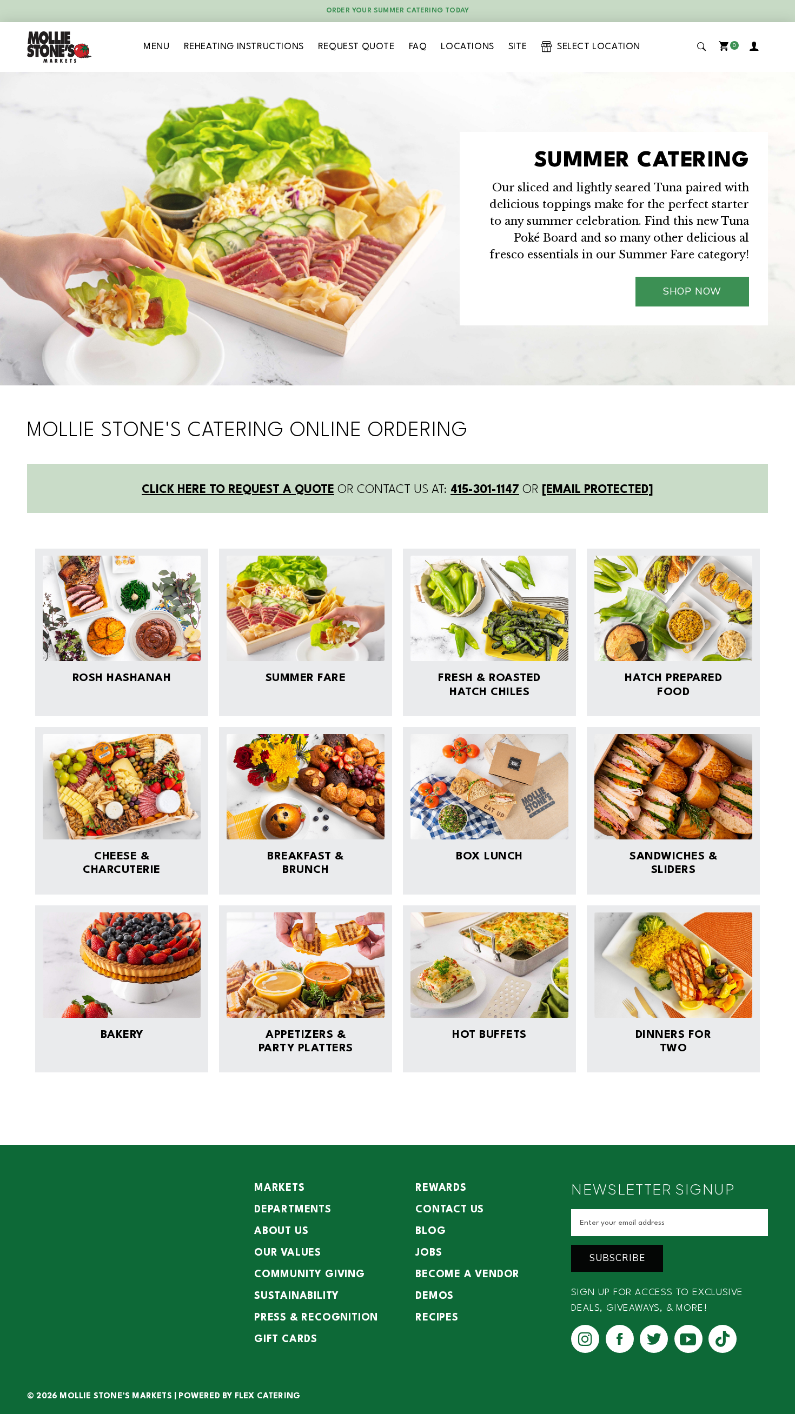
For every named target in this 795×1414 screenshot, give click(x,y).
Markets (279, 1188)
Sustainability (296, 1296)
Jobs (428, 1253)
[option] (397, 228)
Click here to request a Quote (238, 490)
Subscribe (617, 1258)
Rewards (441, 1188)
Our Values (287, 1253)
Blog (430, 1231)
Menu (156, 46)
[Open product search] (702, 46)
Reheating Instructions (244, 46)
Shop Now (692, 291)
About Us (281, 1231)
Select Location (596, 46)
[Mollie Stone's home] (59, 47)
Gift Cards (285, 1339)
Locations (467, 46)
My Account (756, 47)
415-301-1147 (485, 490)
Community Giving (309, 1274)
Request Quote (356, 46)
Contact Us (449, 1210)
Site (517, 46)
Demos (434, 1296)
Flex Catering (268, 1396)
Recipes (437, 1318)
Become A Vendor (467, 1274)
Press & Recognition (316, 1318)
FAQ (418, 46)
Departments (293, 1210)
